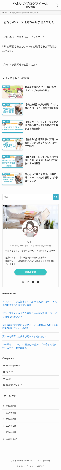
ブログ (9, 372)
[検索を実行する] (56, 197)
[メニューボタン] (4, 5)
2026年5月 (11, 406)
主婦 (8, 379)
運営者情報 (30, 272)
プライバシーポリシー (20, 461)
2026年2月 (11, 426)
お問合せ (46, 461)
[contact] (38, 282)
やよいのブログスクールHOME (30, 5)
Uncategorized (13, 365)
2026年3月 (11, 419)
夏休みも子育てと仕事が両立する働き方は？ (24, 336)
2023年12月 (11, 439)
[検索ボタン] (56, 5)
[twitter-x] (23, 282)
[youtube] (33, 282)
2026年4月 (11, 413)
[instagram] (28, 282)
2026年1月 (11, 432)
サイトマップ (35, 461)
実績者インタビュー (16, 385)
